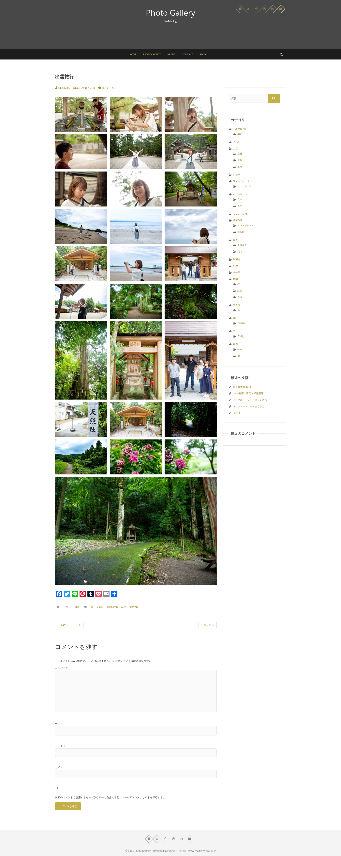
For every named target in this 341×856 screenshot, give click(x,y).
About (171, 54)
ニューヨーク (244, 186)
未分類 (236, 272)
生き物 (236, 305)
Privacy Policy (152, 54)
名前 (59, 723)
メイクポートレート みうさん (248, 406)
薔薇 (239, 297)
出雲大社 (207, 625)
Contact (187, 54)
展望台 (236, 259)
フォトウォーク (241, 181)
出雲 (90, 607)
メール (60, 746)
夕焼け (241, 336)
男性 (239, 205)
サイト (59, 767)
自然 (123, 607)
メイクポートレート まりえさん (250, 399)
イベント (238, 141)
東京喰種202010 (242, 386)
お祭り (236, 174)
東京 (239, 166)
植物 (235, 278)
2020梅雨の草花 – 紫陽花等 (248, 393)
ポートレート (240, 194)
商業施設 (238, 220)
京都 (239, 153)
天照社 (100, 607)
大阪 (239, 160)
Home (133, 54)
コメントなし (109, 88)
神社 (78, 607)
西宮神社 (242, 323)
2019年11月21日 (85, 88)
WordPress (209, 850)
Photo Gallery (170, 12)
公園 (239, 349)
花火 (239, 251)
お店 (235, 148)
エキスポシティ (245, 225)
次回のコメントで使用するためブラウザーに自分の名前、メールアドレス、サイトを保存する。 (110, 797)
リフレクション (241, 213)
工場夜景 (242, 244)
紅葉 (239, 290)
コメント (61, 667)
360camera (239, 128)
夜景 (235, 239)
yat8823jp (63, 88)
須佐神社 (134, 607)
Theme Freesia (177, 850)
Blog (203, 54)
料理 (235, 265)
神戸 (239, 134)
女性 (239, 199)
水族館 (241, 231)
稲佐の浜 (112, 607)
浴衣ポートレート (69, 625)
